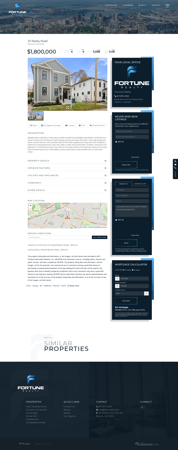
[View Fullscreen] (30, 213)
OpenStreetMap (94, 227)
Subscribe (126, 165)
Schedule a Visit (140, 184)
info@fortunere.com (108, 410)
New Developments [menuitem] (36, 406)
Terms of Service (137, 251)
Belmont (56, 286)
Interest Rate (120, 290)
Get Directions (99, 237)
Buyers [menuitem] (67, 410)
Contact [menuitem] (156, 5)
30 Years (128, 270)
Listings (35, 286)
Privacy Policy (135, 157)
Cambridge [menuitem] (32, 413)
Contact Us (118, 102)
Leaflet (83, 227)
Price (117, 275)
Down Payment (120, 282)
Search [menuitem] (141, 5)
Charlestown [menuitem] (32, 419)
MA (41, 286)
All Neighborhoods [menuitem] (35, 422)
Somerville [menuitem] (31, 416)
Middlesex (48, 286)
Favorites (128, 5)
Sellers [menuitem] (67, 413)
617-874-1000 (112, 5)
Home (28, 286)
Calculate (126, 301)
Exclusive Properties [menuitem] (36, 410)
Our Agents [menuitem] (69, 416)
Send (126, 243)
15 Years (137, 270)
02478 (63, 286)
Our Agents (127, 102)
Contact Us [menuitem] (69, 406)
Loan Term (119, 270)
